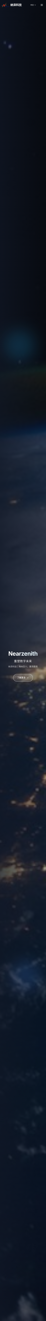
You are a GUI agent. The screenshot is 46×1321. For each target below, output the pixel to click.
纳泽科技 (16, 5)
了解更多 (21, 677)
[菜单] (41, 5)
